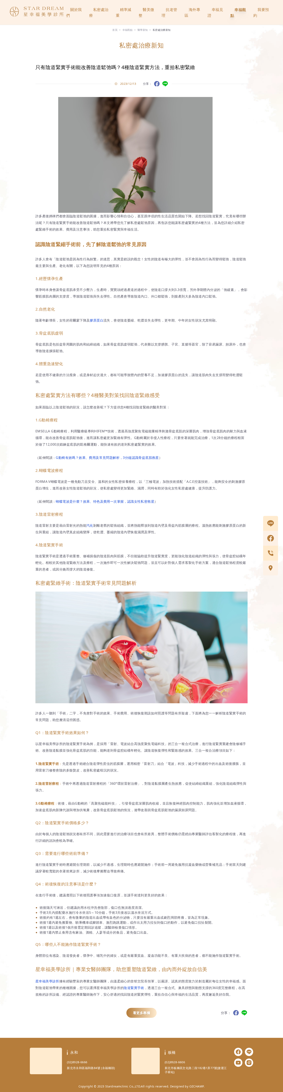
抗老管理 (169, 12)
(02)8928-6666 (77, 1062)
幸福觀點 (238, 12)
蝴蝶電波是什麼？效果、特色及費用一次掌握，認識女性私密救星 (105, 501)
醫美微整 (146, 12)
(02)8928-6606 (175, 1062)
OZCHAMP (196, 1086)
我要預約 (261, 12)
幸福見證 (215, 12)
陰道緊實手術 (134, 988)
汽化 (89, 525)
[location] (270, 568)
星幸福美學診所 (47, 981)
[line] (270, 523)
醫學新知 (143, 30)
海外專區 (192, 12)
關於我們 (74, 12)
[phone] (270, 553)
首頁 (114, 30)
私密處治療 (99, 12)
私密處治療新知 (162, 30)
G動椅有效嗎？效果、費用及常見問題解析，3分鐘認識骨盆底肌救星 (107, 457)
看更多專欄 (141, 1013)
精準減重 (123, 12)
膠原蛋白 (96, 320)
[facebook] (270, 538)
